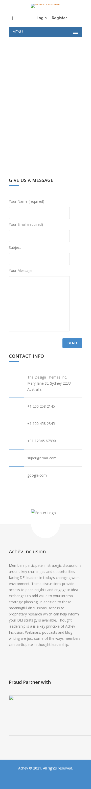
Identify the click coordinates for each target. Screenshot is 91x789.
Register (59, 18)
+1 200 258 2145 (41, 406)
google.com (37, 475)
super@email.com (42, 458)
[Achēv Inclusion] (45, 6)
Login (42, 18)
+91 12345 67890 (41, 440)
